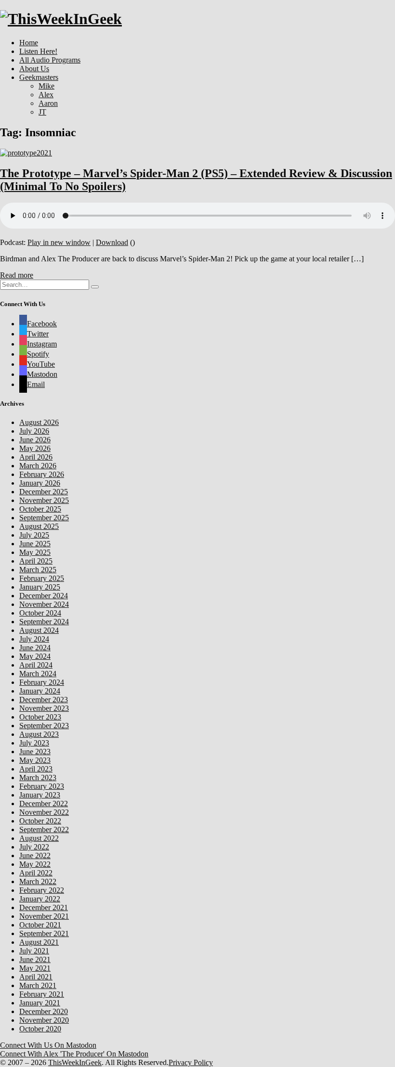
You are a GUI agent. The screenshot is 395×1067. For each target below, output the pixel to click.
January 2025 (39, 587)
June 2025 (35, 544)
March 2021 (37, 985)
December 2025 (43, 492)
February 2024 (41, 682)
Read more (16, 275)
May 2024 (35, 656)
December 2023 (43, 699)
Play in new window (59, 242)
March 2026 (37, 466)
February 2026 (41, 474)
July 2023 (34, 743)
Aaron (48, 103)
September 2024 (44, 621)
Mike (46, 86)
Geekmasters (38, 77)
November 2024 (44, 604)
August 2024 (39, 630)
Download (112, 242)
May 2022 (35, 864)
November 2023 (44, 708)
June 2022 (35, 855)
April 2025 (36, 561)
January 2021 (39, 1003)
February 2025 (41, 578)
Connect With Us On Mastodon (48, 1045)
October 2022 (40, 821)
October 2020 (40, 1029)
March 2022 (37, 881)
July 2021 (34, 951)
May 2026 (35, 448)
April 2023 (36, 769)
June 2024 (35, 647)
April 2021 (36, 977)
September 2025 (44, 518)
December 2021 (43, 907)
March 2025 (37, 570)
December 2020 (43, 1011)
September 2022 (44, 829)
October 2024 (40, 613)
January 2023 (39, 795)
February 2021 (41, 994)
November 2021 (44, 916)
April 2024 (36, 665)
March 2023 (37, 777)
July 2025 (34, 535)
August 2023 (39, 734)
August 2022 (39, 838)
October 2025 (40, 509)
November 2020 (44, 1020)
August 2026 (39, 422)
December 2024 (43, 595)
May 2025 (35, 552)
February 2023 (41, 786)
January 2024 (39, 691)
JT (42, 112)
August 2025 (39, 526)
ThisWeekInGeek (75, 1062)
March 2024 (37, 673)
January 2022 (39, 899)
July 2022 (34, 847)
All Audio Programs (49, 60)
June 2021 (35, 959)
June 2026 (35, 440)
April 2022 (36, 873)
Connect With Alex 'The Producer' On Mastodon (74, 1054)
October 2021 (40, 925)
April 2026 (36, 457)
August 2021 (39, 942)
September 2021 (44, 933)
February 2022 (41, 890)
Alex (46, 94)
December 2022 (43, 803)
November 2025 (44, 500)
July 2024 (34, 639)
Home (28, 43)
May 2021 (35, 968)
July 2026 (34, 431)
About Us (34, 68)
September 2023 (44, 725)
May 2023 (35, 760)
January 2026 (39, 483)
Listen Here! (38, 51)
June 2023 (35, 751)
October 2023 (40, 717)
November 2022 (44, 812)
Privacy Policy (191, 1062)
